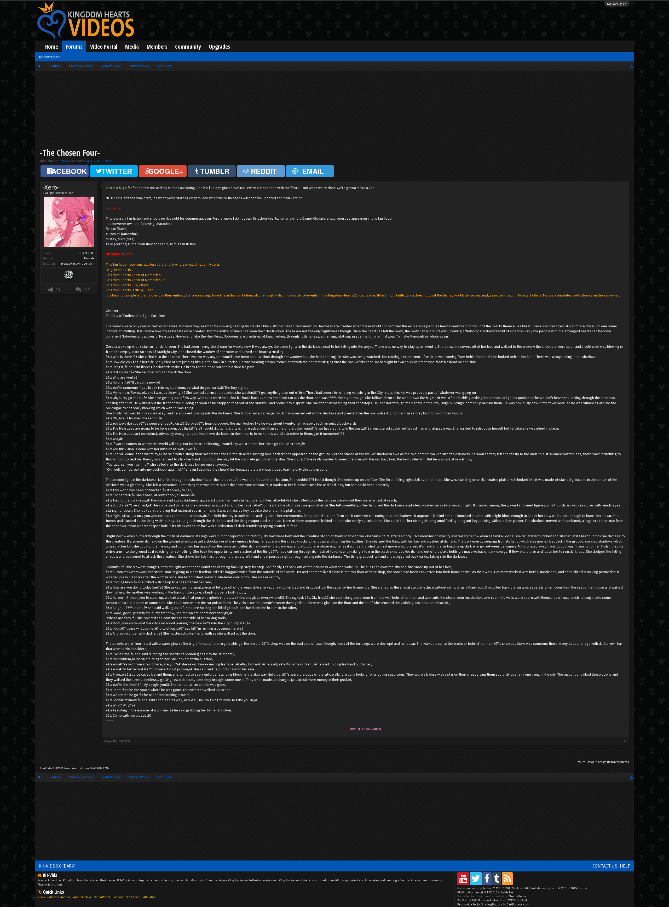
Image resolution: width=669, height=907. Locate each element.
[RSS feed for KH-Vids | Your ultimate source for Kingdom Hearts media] (507, 879)
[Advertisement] (334, 110)
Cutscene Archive (59, 897)
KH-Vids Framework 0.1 (485, 892)
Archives (64, 161)
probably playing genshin (77, 263)
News (41, 897)
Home (51, 46)
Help (625, 866)
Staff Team (133, 897)
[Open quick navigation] (631, 66)
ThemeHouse (517, 896)
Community (188, 46)
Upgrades (219, 46)
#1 (625, 741)
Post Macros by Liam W (558, 888)
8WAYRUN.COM (99, 768)
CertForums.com (518, 904)
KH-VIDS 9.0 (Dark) (57, 866)
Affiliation (149, 897)
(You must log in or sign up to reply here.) (602, 762)
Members (157, 46)
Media (132, 46)
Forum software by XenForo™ (493, 888)
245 (86, 289)
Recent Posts (49, 56)
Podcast (118, 897)
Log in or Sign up (616, 4)
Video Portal (103, 46)
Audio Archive (82, 897)
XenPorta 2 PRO (50, 768)
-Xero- (89, 161)
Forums (74, 46)
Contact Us (604, 866)
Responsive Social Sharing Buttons (480, 904)
